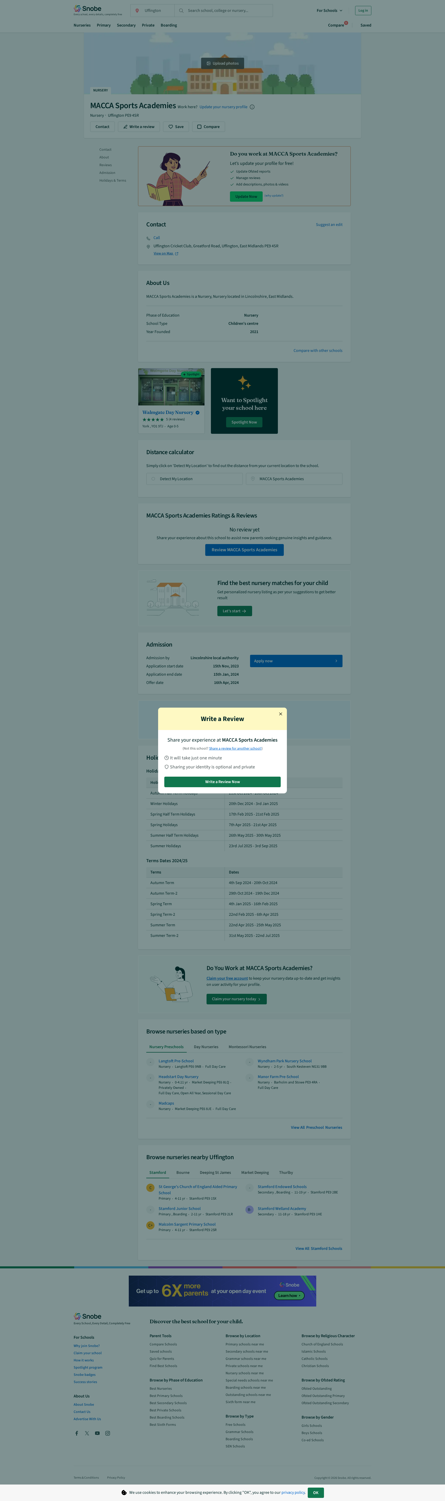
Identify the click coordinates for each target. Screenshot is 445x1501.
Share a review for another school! (235, 748)
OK (316, 1493)
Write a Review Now (222, 782)
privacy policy (293, 1492)
